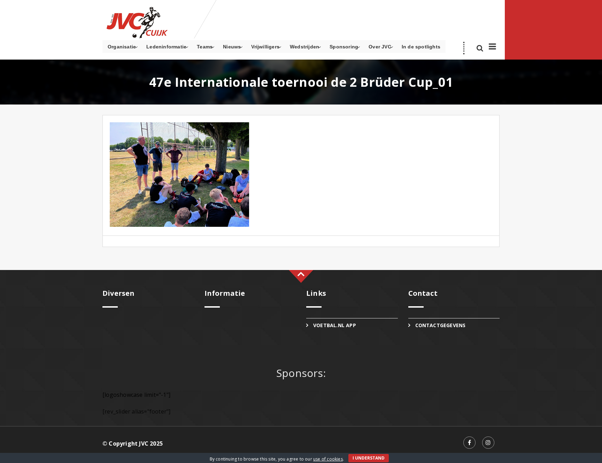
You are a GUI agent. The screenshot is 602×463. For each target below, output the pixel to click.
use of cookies (328, 459)
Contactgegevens (440, 325)
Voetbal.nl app (334, 325)
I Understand (369, 458)
